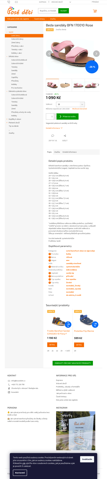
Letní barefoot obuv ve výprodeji (80, 251)
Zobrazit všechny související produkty (73, 363)
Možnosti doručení (79, 109)
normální (70, 285)
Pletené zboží (14, 122)
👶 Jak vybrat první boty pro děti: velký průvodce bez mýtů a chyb (28, 413)
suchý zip (70, 273)
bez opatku (71, 279)
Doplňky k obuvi (15, 119)
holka (68, 254)
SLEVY (11, 32)
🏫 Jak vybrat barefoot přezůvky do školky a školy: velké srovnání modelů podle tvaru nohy (27, 420)
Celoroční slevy (17, 39)
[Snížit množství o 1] (55, 118)
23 (61, 351)
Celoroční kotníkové (19, 60)
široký (77, 285)
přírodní (69, 276)
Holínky (14, 84)
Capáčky (14, 77)
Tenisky (14, 67)
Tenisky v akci (16, 49)
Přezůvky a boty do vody (21, 112)
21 (53, 351)
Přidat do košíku (69, 116)
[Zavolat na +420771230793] (11, 2)
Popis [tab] (49, 152)
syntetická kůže (73, 266)
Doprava (42, 2)
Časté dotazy (61, 396)
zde (23, 463)
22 (57, 351)
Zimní (13, 74)
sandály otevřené (73, 263)
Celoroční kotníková (19, 95)
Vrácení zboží (57, 2)
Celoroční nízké (17, 63)
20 (48, 351)
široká (69, 282)
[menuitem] (18, 19)
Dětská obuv (14, 56)
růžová (69, 257)
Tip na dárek (14, 126)
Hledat (63, 11)
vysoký (78, 289)
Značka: (61, 29)
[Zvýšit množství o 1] (55, 115)
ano (67, 260)
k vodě (78, 295)
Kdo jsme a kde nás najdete (67, 400)
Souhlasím (87, 459)
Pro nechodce (16, 88)
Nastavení (20, 472)
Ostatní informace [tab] (70, 152)
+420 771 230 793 (17, 384)
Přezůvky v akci (17, 46)
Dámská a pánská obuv (17, 91)
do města (70, 295)
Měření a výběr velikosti (65, 390)
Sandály (14, 70)
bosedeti (15, 392)
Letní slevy (15, 35)
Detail (52, 345)
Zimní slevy (15, 42)
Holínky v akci (16, 53)
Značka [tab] (57, 152)
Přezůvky (15, 81)
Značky (11, 133)
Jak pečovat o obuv (64, 393)
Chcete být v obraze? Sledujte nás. (24, 388)
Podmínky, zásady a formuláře (68, 386)
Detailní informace (53, 128)
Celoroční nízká (17, 98)
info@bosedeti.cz (18, 381)
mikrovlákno (71, 270)
